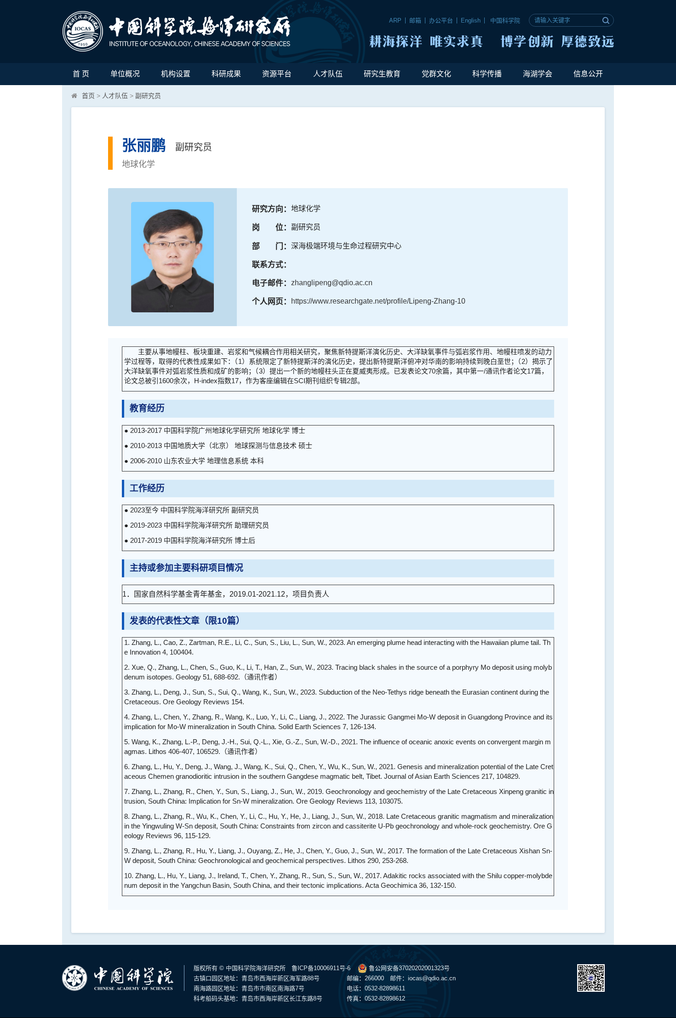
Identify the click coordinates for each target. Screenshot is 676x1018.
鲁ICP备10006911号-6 (321, 968)
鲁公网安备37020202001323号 (408, 968)
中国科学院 (505, 20)
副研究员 (148, 95)
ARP (395, 20)
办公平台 (441, 20)
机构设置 (175, 74)
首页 (88, 95)
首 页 (81, 74)
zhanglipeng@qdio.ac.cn (331, 283)
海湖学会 (537, 74)
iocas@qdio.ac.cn (432, 978)
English (471, 20)
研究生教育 (382, 74)
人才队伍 (328, 74)
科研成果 (226, 74)
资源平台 (277, 74)
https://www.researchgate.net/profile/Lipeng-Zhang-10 (378, 301)
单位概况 (125, 74)
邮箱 (415, 20)
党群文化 (436, 74)
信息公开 (588, 74)
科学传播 (487, 74)
